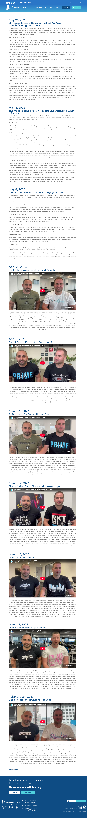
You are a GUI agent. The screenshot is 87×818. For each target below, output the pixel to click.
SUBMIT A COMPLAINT (82, 811)
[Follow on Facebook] (7, 3)
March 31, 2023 (19, 411)
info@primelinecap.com (31, 805)
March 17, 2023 (19, 483)
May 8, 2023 (17, 107)
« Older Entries (13, 769)
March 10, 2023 (19, 554)
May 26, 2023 (17, 20)
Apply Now (76, 7)
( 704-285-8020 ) (33, 801)
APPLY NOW (81, 801)
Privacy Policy (65, 814)
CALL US (66, 7)
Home (36, 7)
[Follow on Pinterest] (12, 807)
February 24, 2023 (21, 696)
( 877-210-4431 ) (34, 802)
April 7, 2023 (17, 339)
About (41, 7)
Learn (45, 7)
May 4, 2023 (17, 189)
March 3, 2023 (18, 624)
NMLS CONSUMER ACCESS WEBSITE (70, 811)
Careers (58, 7)
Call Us (15, 792)
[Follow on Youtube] (11, 3)
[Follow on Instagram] (14, 3)
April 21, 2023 (18, 267)
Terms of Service (72, 814)
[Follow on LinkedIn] (9, 3)
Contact (52, 7)
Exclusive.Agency (83, 814)
